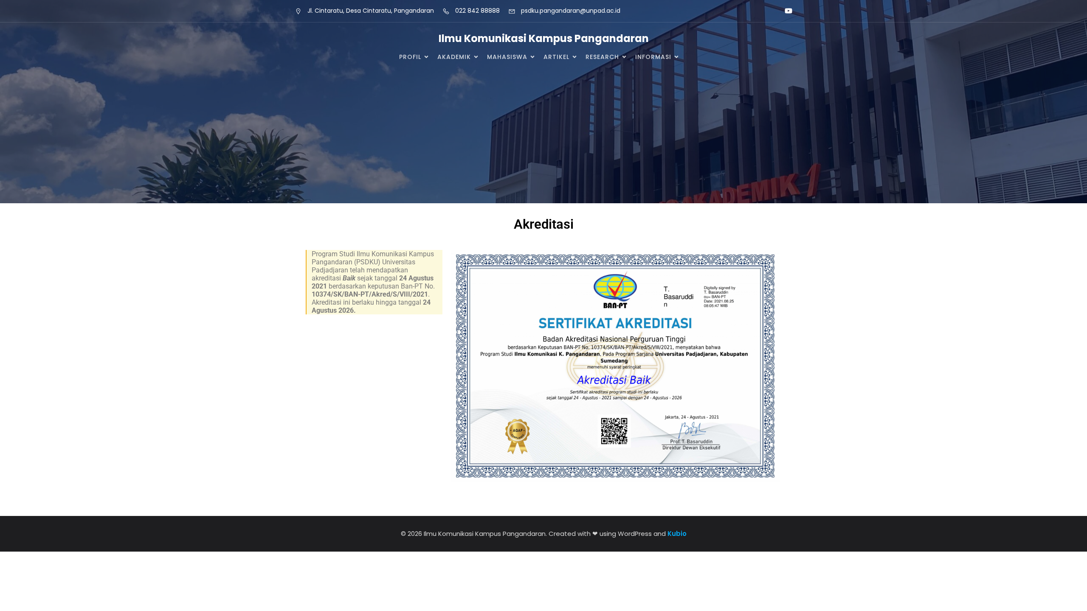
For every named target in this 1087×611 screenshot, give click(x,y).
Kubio (677, 533)
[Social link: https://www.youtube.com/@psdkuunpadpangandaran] (784, 11)
